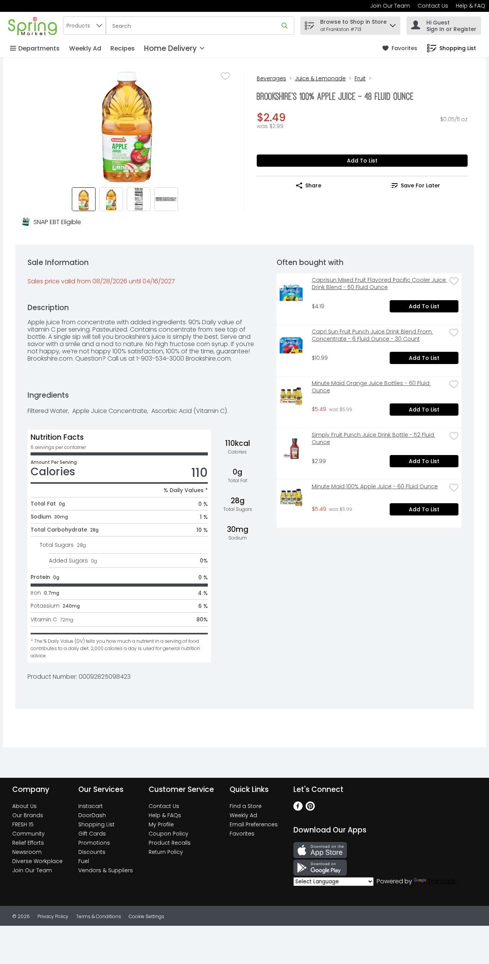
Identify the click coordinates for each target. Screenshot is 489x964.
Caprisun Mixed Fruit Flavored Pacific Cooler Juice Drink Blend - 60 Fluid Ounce (379, 283)
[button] (393, 23)
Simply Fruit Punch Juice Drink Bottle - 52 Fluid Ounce (374, 438)
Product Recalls (170, 843)
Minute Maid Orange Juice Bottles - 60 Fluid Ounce (371, 387)
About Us (24, 806)
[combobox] (84, 25)
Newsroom (27, 852)
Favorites (242, 833)
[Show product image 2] (111, 199)
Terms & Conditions (98, 916)
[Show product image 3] (139, 199)
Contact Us (433, 6)
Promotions (94, 843)
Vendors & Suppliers (105, 870)
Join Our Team (390, 6)
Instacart (90, 806)
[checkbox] (225, 76)
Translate (442, 881)
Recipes (122, 48)
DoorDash (92, 815)
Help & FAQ (470, 6)
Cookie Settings (146, 916)
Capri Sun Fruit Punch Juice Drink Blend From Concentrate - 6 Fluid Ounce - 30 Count (372, 335)
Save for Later (420, 185)
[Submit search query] (285, 26)
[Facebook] (298, 808)
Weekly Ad (85, 48)
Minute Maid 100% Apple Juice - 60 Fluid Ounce (375, 486)
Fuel (83, 861)
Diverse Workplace (37, 861)
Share (313, 185)
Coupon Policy (168, 833)
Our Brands (27, 815)
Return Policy (166, 852)
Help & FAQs (165, 815)
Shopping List (96, 824)
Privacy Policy (52, 916)
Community (28, 833)
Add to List (362, 160)
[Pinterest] (310, 808)
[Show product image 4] (166, 199)
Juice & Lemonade (320, 78)
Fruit (360, 78)
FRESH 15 (23, 824)
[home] (34, 25)
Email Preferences (254, 824)
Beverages (271, 78)
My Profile (161, 824)
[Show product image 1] (84, 199)
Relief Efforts (28, 843)
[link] (400, 48)
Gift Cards (92, 833)
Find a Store (246, 806)
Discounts (91, 852)
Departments (39, 48)
